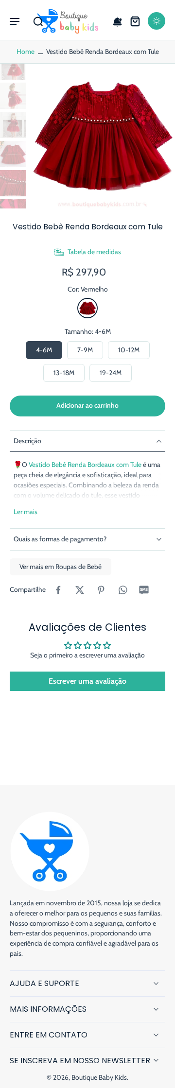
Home (26, 51)
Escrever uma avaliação (87, 681)
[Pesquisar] (38, 21)
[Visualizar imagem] (13, 66)
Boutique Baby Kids (99, 1077)
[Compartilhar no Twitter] (79, 590)
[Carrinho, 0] (135, 21)
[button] (14, 21)
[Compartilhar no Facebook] (58, 590)
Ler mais (25, 512)
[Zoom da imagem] (102, 136)
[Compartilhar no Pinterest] (101, 590)
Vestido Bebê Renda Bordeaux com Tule (85, 464)
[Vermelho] (87, 308)
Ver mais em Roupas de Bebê (60, 566)
